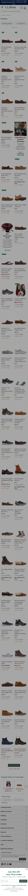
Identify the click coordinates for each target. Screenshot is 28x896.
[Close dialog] (26, 869)
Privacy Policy (13, 890)
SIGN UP (23, 881)
